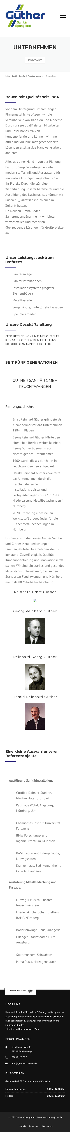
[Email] (30, 990)
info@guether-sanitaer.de (24, 1063)
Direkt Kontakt (17, 990)
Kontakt (35, 60)
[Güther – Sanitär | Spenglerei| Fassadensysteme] (25, 16)
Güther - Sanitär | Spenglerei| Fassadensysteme (23, 76)
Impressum (34, 1126)
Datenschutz (48, 1126)
